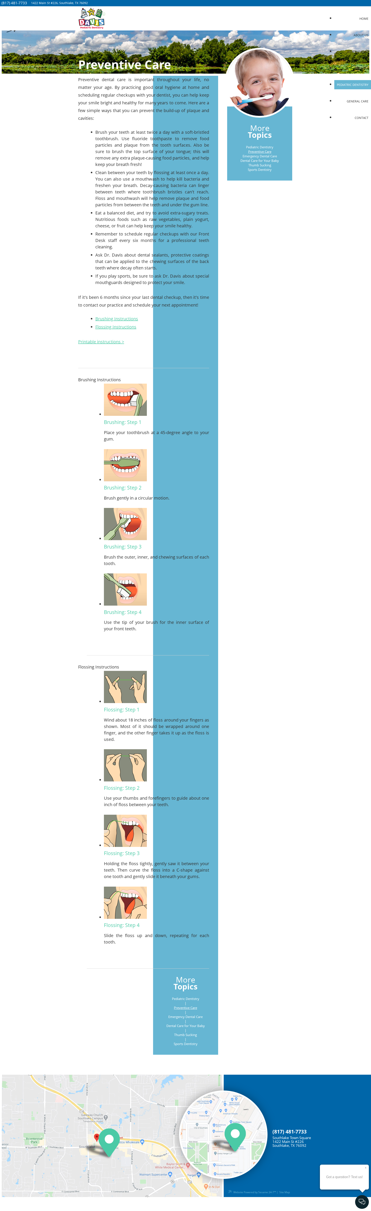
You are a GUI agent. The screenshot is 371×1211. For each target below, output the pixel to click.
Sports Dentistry (260, 169)
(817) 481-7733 (14, 3)
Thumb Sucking (259, 165)
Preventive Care (259, 151)
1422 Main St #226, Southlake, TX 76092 (59, 3)
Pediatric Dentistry (259, 147)
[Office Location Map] (93, 1145)
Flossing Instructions (115, 327)
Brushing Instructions (116, 319)
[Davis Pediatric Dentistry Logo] (91, 19)
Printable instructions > (101, 342)
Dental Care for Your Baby (259, 160)
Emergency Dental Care (260, 156)
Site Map (284, 1192)
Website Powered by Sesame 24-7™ (254, 1192)
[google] (370, 3)
